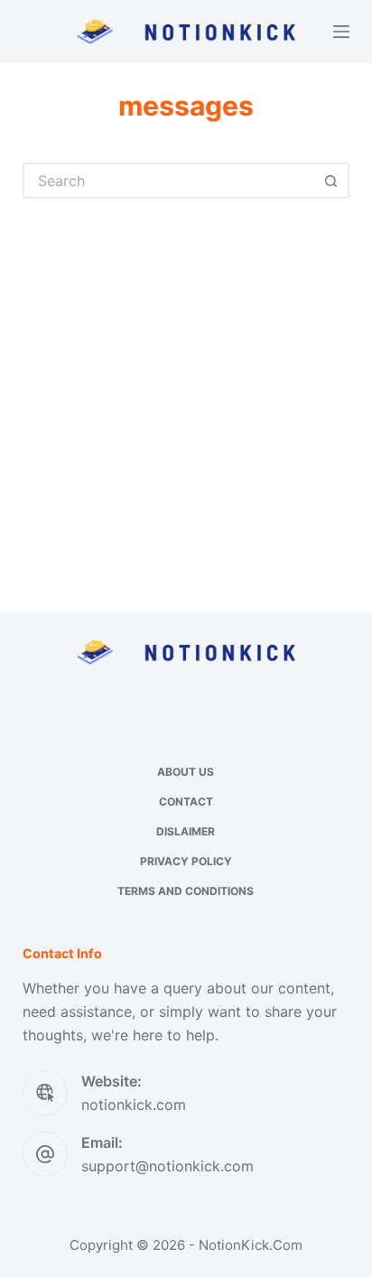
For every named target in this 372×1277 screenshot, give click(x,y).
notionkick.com (133, 1104)
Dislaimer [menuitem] (185, 831)
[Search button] (331, 181)
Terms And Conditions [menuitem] (185, 891)
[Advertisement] (186, 394)
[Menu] (341, 31)
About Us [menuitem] (185, 771)
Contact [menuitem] (186, 801)
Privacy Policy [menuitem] (186, 861)
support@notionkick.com (167, 1166)
